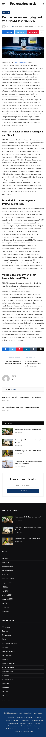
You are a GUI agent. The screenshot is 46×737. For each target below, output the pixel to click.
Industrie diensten (8, 663)
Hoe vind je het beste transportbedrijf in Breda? (28, 441)
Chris (10, 26)
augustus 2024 (7, 599)
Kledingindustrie (8, 667)
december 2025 (8, 567)
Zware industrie (7, 700)
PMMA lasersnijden (20, 63)
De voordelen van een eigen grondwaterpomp (20, 407)
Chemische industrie (9, 643)
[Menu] (3, 3)
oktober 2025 (7, 575)
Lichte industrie (7, 671)
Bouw (4, 639)
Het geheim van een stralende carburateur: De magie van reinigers (33, 363)
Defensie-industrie (9, 651)
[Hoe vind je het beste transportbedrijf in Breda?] (7, 442)
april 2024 (5, 611)
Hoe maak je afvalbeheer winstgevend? (28, 429)
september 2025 (8, 579)
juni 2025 (5, 591)
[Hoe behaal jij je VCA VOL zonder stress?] (7, 453)
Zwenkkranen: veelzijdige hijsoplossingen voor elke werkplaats (28, 462)
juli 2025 (5, 587)
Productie (5, 684)
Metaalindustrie (7, 680)
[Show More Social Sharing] (42, 32)
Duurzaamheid (7, 655)
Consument (6, 647)
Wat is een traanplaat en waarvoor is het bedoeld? (13, 362)
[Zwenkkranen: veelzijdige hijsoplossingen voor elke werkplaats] (7, 464)
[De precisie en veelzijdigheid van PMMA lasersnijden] (23, 47)
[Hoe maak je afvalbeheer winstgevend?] (7, 431)
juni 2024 (5, 603)
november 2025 (8, 571)
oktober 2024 (7, 595)
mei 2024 (5, 607)
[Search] (43, 3)
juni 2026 (5, 558)
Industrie (5, 659)
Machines (5, 675)
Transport (5, 688)
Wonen (4, 696)
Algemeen (6, 12)
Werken (5, 692)
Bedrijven (5, 631)
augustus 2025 (7, 583)
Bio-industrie (6, 635)
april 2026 (5, 563)
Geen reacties (29, 26)
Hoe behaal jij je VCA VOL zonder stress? (28, 451)
